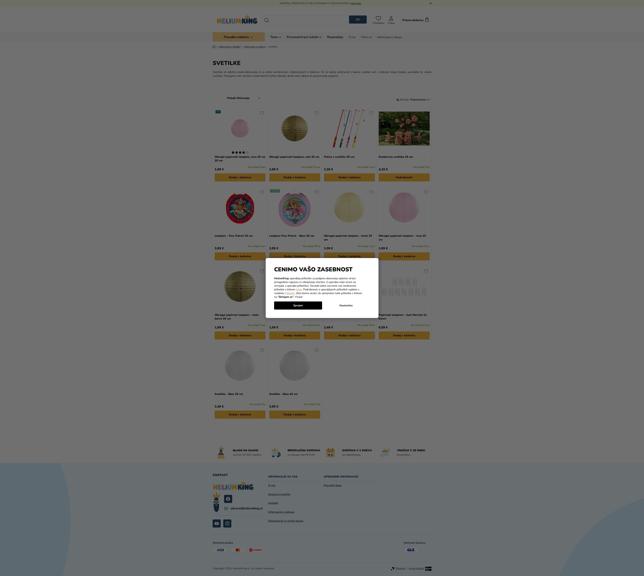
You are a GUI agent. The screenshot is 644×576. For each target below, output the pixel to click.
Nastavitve (346, 305)
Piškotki (290, 293)
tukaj (299, 289)
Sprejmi (298, 305)
